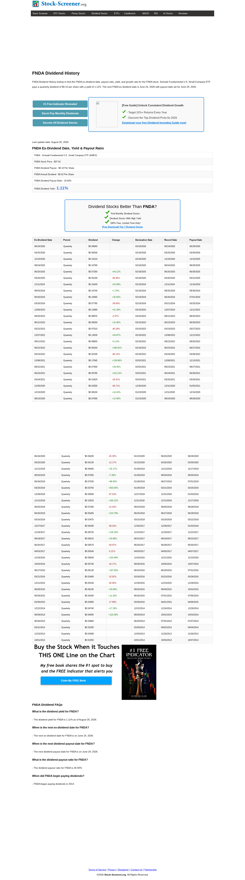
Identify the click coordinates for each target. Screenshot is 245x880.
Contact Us (136, 869)
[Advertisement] (122, 41)
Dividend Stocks (100, 13)
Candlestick (130, 13)
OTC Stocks (59, 13)
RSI (156, 13)
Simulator (183, 13)
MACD (145, 13)
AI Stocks (168, 13)
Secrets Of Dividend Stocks (60, 122)
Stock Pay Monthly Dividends (60, 113)
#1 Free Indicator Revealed (60, 104)
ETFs (117, 13)
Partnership (150, 869)
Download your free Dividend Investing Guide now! (154, 122)
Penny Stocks (78, 13)
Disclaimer (123, 869)
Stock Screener (40, 13)
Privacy (112, 869)
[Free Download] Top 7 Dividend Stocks (122, 227)
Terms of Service (97, 869)
